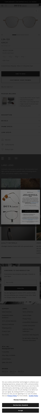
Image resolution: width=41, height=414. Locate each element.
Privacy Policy (12, 396)
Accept (20, 410)
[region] (20, 395)
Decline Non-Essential (20, 405)
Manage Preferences (20, 399)
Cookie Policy (33, 396)
